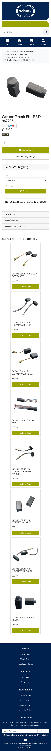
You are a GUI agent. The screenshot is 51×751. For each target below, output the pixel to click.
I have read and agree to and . (26, 735)
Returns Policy (25, 705)
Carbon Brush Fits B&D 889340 (23, 421)
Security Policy (25, 710)
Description (10, 214)
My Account (25, 654)
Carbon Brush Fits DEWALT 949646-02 (22, 372)
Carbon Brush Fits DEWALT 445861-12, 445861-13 (22, 471)
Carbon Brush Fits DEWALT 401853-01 (21, 323)
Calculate (26, 191)
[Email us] (25, 740)
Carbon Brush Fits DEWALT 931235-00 (21, 521)
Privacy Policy (25, 700)
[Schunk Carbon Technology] (25, 14)
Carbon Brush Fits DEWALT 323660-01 (22, 570)
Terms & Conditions (28, 735)
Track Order (25, 659)
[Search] (46, 32)
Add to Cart (27, 150)
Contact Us (25, 682)
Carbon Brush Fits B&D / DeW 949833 (24, 275)
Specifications (11, 220)
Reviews (9, 226)
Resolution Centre (25, 664)
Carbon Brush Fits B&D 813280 (23, 618)
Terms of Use (25, 695)
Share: (5, 126)
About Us (26, 677)
